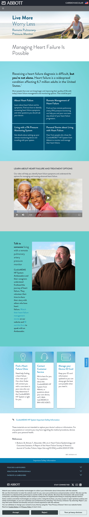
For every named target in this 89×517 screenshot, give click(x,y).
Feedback (86, 362)
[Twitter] (72, 485)
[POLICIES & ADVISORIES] (81, 467)
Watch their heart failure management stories (21, 314)
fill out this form (20, 323)
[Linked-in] (80, 485)
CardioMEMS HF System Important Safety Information (38, 419)
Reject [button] (44, 512)
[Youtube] (76, 485)
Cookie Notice (13, 507)
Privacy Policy (27, 507)
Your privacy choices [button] (73, 512)
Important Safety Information (44, 460)
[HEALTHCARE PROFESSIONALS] (81, 471)
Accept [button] (16, 512)
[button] (85, 8)
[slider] (48, 211)
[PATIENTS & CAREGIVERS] (81, 475)
